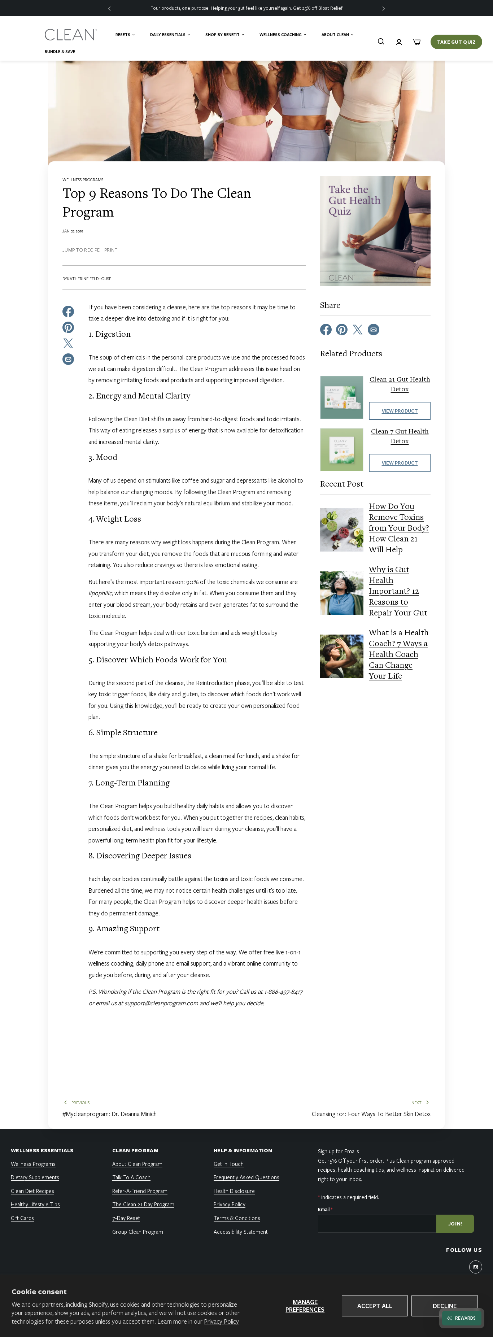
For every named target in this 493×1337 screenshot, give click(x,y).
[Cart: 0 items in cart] (417, 42)
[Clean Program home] (71, 34)
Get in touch (229, 1163)
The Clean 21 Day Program (143, 1204)
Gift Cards (22, 1217)
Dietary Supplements (35, 1177)
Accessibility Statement (241, 1231)
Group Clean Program (137, 1231)
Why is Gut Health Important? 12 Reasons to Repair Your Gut (398, 592)
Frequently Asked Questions (246, 1177)
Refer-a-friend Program (139, 1190)
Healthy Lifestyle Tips (35, 1204)
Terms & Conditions (237, 1217)
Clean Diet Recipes (32, 1190)
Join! (455, 1223)
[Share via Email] (68, 358)
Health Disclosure (234, 1190)
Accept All (374, 1306)
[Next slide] (383, 8)
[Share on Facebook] (68, 311)
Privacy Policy (221, 1321)
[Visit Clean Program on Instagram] (475, 1266)
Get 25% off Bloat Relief (318, 8)
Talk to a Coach (131, 1177)
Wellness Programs (82, 179)
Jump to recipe (81, 250)
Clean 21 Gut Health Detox (400, 384)
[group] (246, 8)
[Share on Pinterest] (68, 326)
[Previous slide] (109, 8)
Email (325, 1209)
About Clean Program (137, 1163)
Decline (445, 1306)
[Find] (380, 41)
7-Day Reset (126, 1217)
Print (110, 250)
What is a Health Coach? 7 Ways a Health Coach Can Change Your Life (399, 655)
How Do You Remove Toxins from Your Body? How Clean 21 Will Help (399, 529)
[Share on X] (68, 342)
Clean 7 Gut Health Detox (400, 436)
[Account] (398, 42)
